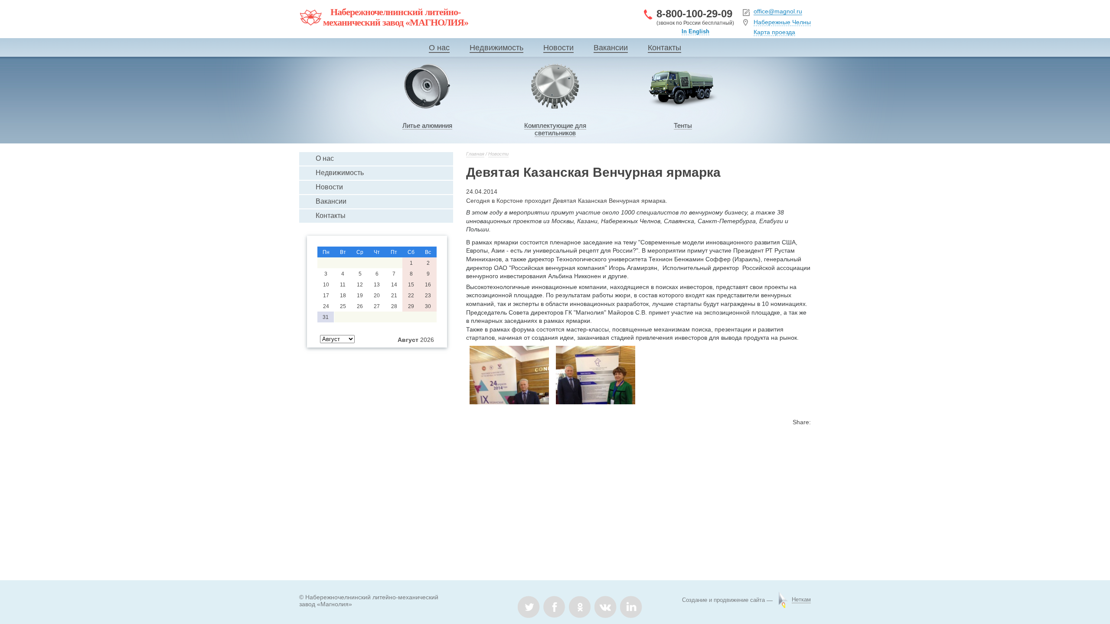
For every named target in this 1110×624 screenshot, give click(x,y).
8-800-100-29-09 (694, 14)
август (408, 339)
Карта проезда (774, 32)
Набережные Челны (782, 22)
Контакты (664, 47)
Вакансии (611, 47)
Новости (558, 47)
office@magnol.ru (778, 11)
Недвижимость (496, 47)
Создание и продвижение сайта (723, 600)
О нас (439, 47)
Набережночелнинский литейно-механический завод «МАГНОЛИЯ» (395, 17)
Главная (475, 153)
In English (695, 31)
